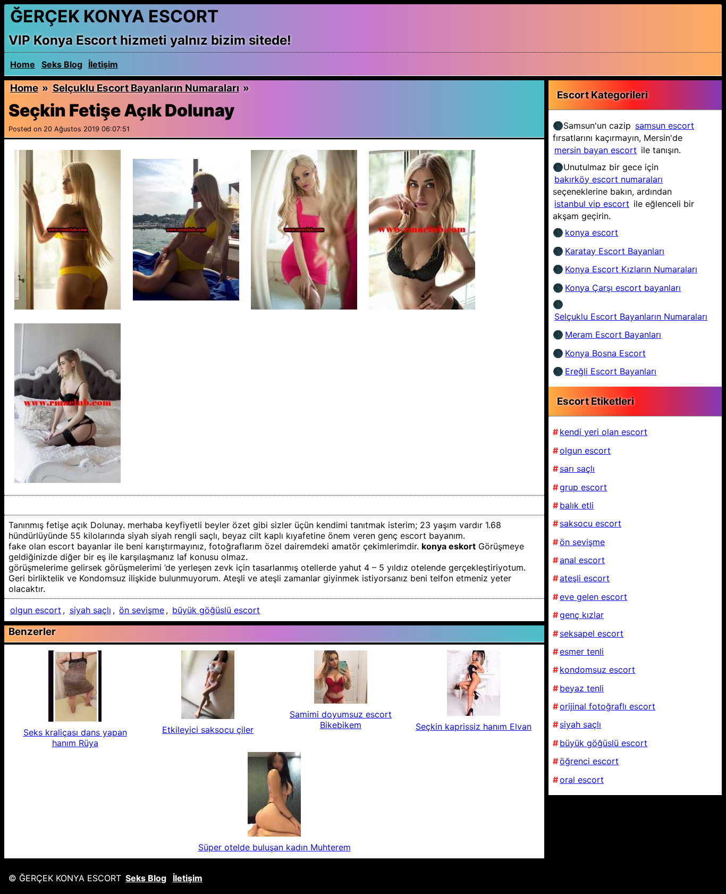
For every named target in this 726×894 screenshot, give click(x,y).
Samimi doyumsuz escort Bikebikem (341, 719)
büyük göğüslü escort (216, 610)
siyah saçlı (90, 610)
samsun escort (664, 125)
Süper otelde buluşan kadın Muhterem (274, 847)
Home (22, 64)
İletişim (103, 64)
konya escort (591, 232)
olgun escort (35, 610)
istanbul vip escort (591, 203)
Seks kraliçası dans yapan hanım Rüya (75, 737)
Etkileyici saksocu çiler (208, 729)
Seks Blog (61, 64)
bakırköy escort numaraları (608, 179)
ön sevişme (141, 610)
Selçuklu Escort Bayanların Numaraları (146, 88)
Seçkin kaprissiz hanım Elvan (473, 726)
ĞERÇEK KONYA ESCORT (114, 16)
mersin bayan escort (595, 150)
